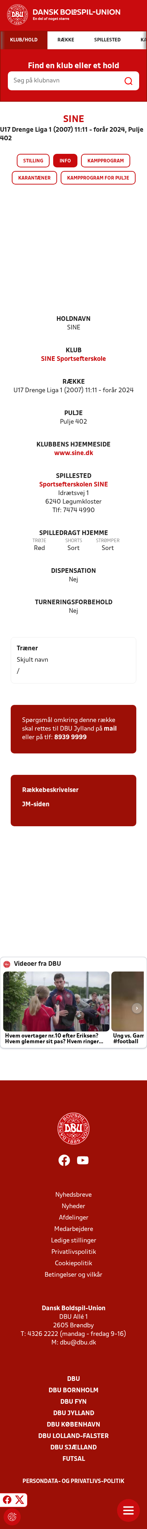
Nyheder (73, 1206)
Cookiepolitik (73, 1264)
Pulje (73, 413)
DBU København (73, 1425)
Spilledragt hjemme (73, 533)
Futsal (73, 1459)
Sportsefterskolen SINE (73, 485)
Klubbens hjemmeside (73, 445)
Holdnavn (73, 319)
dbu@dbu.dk (78, 1343)
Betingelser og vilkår (73, 1275)
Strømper (108, 541)
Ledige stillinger (73, 1241)
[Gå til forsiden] (60, 14)
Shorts (73, 541)
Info (65, 161)
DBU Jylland (73, 1414)
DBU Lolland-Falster (73, 1436)
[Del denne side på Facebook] (7, 1501)
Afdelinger (73, 1218)
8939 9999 (70, 738)
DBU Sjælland (73, 1448)
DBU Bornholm (73, 1391)
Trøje (39, 541)
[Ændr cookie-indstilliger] (12, 1516)
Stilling (33, 161)
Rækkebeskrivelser (50, 790)
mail (110, 729)
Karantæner (34, 178)
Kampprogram (105, 161)
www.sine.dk (73, 453)
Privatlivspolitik (73, 1252)
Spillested (73, 476)
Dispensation (73, 571)
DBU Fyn (73, 1402)
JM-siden (36, 805)
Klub (74, 351)
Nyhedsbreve (73, 1195)
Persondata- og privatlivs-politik (73, 1481)
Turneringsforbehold (73, 603)
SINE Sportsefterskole (73, 359)
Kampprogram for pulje (98, 178)
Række (73, 382)
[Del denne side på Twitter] (19, 1501)
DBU (73, 1379)
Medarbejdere (73, 1229)
